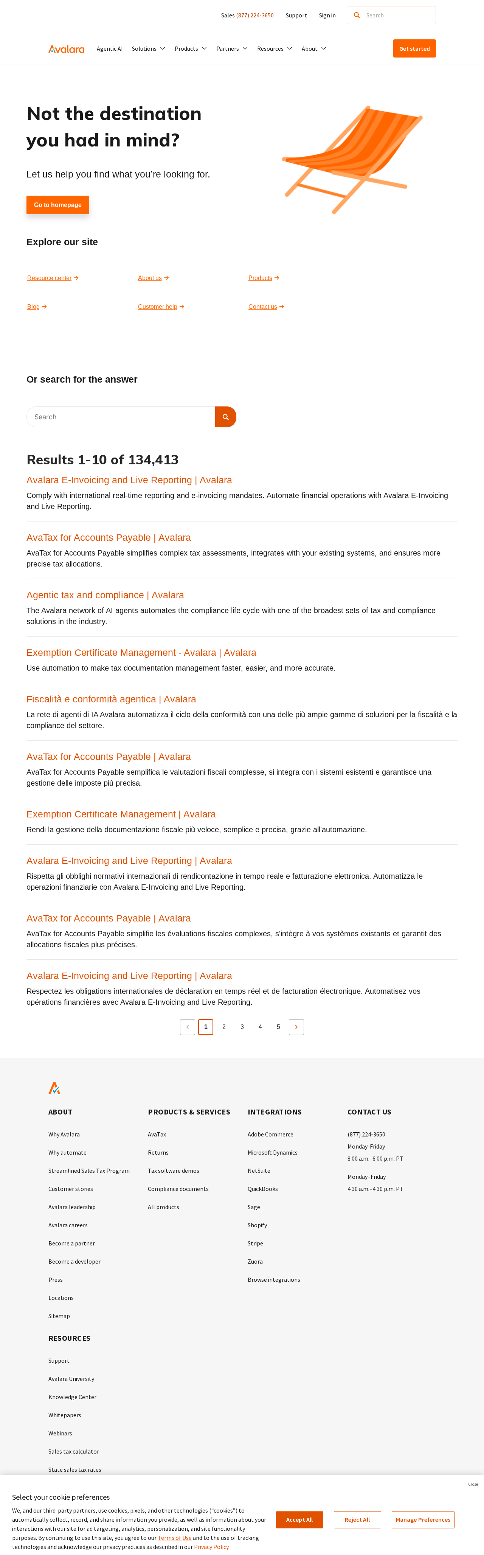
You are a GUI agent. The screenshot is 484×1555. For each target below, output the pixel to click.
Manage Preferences (423, 1519)
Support (296, 15)
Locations (61, 1297)
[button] (149, 48)
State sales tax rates (74, 1469)
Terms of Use (175, 1537)
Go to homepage (58, 205)
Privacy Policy (211, 1546)
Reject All (357, 1519)
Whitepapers (64, 1415)
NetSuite (259, 1170)
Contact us (262, 307)
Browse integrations (274, 1279)
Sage (254, 1207)
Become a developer (74, 1261)
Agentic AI (110, 48)
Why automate (67, 1152)
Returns (158, 1152)
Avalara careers (68, 1225)
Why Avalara (64, 1134)
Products (260, 278)
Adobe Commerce (270, 1134)
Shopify (257, 1225)
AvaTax (157, 1134)
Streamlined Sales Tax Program (89, 1170)
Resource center (49, 278)
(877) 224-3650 (255, 15)
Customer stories (70, 1188)
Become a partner (71, 1243)
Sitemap (59, 1316)
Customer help (157, 307)
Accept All (299, 1519)
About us (150, 278)
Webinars (60, 1433)
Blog (33, 307)
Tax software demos (173, 1170)
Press (55, 1279)
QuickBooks (263, 1188)
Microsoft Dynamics (273, 1152)
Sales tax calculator (73, 1451)
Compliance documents (178, 1188)
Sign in (327, 15)
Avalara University (71, 1378)
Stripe (255, 1243)
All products (163, 1207)
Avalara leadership (72, 1207)
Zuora (255, 1261)
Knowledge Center (72, 1397)
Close (473, 1484)
